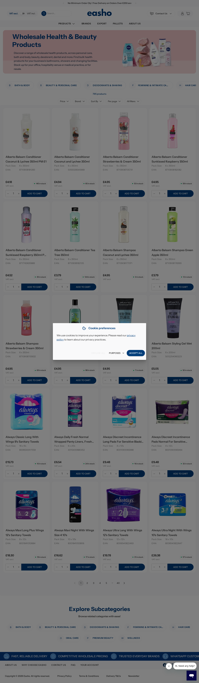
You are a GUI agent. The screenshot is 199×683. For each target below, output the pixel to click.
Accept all (135, 353)
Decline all (98, 353)
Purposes (114, 353)
